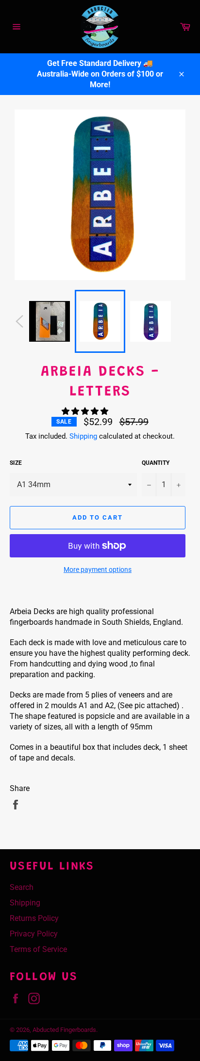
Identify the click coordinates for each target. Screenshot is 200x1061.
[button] (86, 411)
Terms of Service (38, 949)
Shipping (83, 436)
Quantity (155, 462)
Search (21, 887)
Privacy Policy (34, 933)
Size (16, 462)
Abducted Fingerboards (64, 1029)
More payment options (98, 569)
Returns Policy (34, 918)
